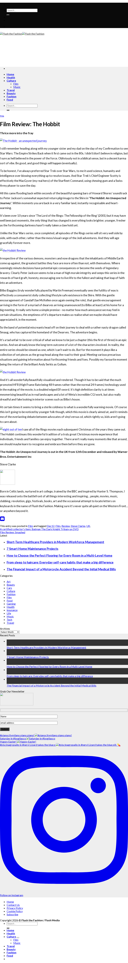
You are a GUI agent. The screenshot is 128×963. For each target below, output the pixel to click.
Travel (11, 90)
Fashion (11, 96)
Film (15, 83)
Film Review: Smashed (12, 532)
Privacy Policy (15, 908)
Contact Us (13, 904)
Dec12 (50, 525)
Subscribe (12, 914)
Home (10, 74)
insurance (12, 610)
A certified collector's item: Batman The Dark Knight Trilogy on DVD (39, 529)
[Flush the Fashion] (22, 33)
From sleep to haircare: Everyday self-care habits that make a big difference (60, 562)
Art (8, 581)
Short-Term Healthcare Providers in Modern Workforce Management (55, 542)
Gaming (11, 603)
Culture (11, 80)
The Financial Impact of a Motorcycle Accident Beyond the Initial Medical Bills (61, 569)
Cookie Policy (15, 911)
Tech (9, 619)
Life (9, 613)
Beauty (11, 93)
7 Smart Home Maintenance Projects (32, 549)
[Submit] (8, 14)
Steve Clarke (78, 525)
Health (11, 77)
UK (88, 525)
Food (10, 99)
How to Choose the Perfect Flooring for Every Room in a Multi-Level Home (59, 555)
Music (16, 86)
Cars (9, 587)
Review (66, 525)
